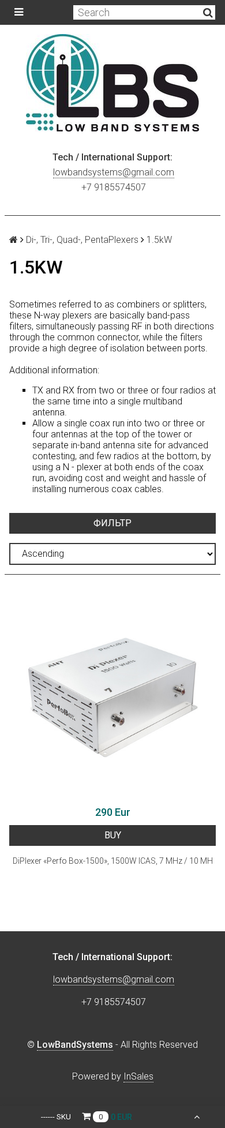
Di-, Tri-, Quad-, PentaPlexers (82, 239)
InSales (138, 1076)
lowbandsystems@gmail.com (113, 172)
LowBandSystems (75, 1044)
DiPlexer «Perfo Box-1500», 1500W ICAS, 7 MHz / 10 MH (113, 860)
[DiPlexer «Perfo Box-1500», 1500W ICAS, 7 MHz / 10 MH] (112, 696)
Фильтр (112, 523)
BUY (112, 835)
